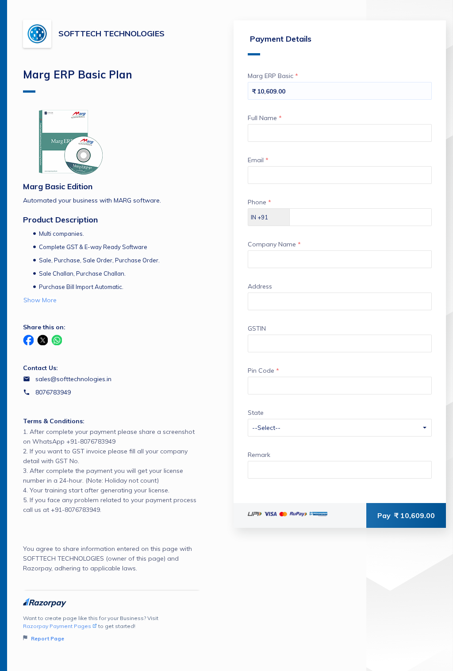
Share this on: (44, 327)
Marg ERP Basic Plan (77, 74)
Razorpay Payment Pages (57, 626)
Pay (406, 515)
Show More (40, 300)
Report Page (47, 638)
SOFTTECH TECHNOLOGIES (111, 33)
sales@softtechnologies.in (73, 379)
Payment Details (280, 39)
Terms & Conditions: (53, 421)
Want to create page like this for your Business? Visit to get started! (90, 628)
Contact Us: (40, 368)
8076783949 (53, 392)
